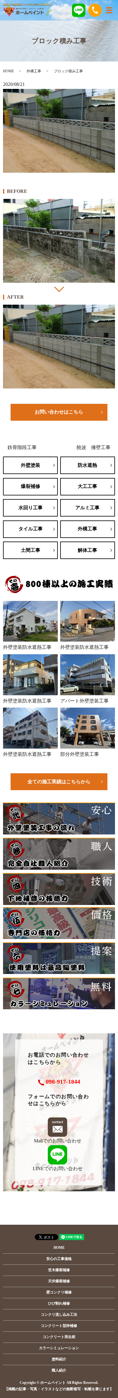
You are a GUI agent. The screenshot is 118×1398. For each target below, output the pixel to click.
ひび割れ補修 (59, 1303)
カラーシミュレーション (59, 1348)
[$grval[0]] (59, 241)
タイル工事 (30, 528)
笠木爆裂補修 (59, 1270)
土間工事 (30, 550)
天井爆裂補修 (59, 1281)
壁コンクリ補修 (59, 1292)
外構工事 (34, 71)
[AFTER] (59, 346)
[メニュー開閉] (109, 10)
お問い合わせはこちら (59, 411)
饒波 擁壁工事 (93, 447)
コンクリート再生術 (59, 1337)
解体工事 (87, 550)
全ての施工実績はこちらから (59, 781)
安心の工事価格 (59, 1259)
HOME (8, 71)
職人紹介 (59, 1370)
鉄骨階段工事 (22, 447)
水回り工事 (30, 507)
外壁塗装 (30, 465)
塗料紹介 (59, 1359)
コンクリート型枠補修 (59, 1326)
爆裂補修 (30, 486)
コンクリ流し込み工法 (59, 1314)
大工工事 (87, 486)
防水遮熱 (87, 465)
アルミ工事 (87, 507)
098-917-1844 (63, 1081)
